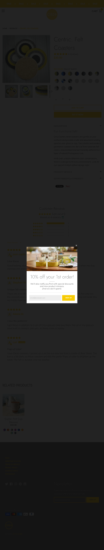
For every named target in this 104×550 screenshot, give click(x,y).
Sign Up (68, 298)
